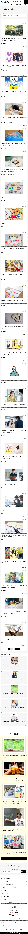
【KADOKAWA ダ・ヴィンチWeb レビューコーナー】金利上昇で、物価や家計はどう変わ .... (13, 353)
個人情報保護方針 (18, 918)
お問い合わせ (3, 925)
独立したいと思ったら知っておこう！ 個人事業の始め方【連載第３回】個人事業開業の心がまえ (14, 638)
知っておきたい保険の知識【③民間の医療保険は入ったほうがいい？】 (13, 249)
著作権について (4, 922)
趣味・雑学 (5, 70)
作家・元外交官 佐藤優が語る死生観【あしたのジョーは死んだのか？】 (13, 327)
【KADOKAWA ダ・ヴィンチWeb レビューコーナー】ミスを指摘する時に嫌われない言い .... (13, 457)
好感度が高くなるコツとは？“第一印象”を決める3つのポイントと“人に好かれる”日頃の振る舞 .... (13, 431)
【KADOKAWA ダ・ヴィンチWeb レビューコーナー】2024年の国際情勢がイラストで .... (13, 562)
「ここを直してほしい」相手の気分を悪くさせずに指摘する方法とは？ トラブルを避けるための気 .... (13, 405)
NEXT (17, 649)
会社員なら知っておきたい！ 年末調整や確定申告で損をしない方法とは (14, 196)
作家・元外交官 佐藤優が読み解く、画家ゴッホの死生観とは (13, 379)
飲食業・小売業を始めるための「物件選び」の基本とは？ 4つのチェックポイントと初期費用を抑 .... (13, 483)
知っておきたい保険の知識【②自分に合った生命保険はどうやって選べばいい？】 (13, 275)
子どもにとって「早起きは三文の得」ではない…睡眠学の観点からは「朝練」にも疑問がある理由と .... (13, 118)
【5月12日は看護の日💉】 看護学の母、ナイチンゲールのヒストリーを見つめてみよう (13, 66)
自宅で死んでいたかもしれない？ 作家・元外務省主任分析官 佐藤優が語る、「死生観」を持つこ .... (14, 586)
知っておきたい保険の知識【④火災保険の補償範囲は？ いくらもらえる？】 (14, 222)
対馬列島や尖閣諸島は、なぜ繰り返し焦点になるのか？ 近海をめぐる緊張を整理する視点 (13, 144)
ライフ (4, 43)
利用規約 (2, 918)
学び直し (5, 148)
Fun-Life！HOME (15, 4)
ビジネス (5, 96)
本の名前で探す (21, 4)
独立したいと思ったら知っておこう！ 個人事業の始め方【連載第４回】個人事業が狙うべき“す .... (14, 612)
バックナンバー (14, 859)
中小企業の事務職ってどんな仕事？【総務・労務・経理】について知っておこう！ (13, 509)
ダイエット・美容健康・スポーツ (9, 122)
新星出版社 (12, 2)
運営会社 (16, 922)
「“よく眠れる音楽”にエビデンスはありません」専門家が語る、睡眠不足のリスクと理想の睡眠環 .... (13, 170)
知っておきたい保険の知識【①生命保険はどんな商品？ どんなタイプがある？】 (14, 301)
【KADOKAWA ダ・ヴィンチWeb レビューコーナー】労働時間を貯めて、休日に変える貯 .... (13, 92)
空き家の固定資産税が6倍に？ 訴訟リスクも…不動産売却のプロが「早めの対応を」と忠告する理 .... (13, 39)
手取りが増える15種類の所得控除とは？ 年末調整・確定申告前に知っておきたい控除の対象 (14, 536)
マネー (4, 200)
